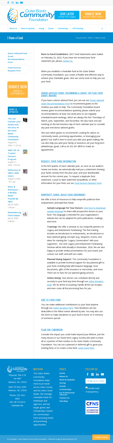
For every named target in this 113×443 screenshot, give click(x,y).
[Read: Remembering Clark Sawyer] (25, 214)
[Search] (102, 28)
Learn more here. (86, 348)
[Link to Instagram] (12, 2)
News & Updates (67, 379)
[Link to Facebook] (8, 2)
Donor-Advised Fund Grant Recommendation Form (17, 58)
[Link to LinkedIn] (17, 2)
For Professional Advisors (67, 393)
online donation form (63, 308)
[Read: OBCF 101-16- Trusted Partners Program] (25, 151)
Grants (62, 386)
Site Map (63, 401)
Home (62, 373)
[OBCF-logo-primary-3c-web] (31, 15)
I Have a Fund (15, 37)
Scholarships (65, 389)
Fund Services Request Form (88, 183)
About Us (63, 376)
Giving (62, 383)
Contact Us (64, 397)
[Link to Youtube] (21, 2)
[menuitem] (13, 28)
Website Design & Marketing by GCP (63, 439)
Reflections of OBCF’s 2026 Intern (14, 173)
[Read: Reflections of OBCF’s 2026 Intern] (25, 171)
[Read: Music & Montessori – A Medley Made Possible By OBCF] (25, 188)
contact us (68, 61)
